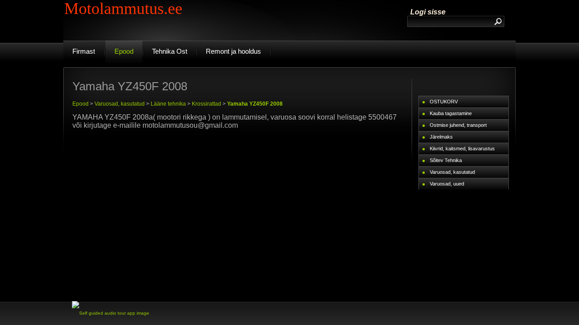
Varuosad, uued (447, 183)
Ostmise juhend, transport (458, 125)
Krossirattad (206, 104)
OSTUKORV (444, 101)
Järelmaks (441, 136)
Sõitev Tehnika (446, 160)
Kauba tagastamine (451, 113)
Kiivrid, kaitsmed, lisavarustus (462, 148)
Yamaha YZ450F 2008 (255, 104)
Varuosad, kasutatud (120, 104)
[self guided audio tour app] (110, 313)
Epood (80, 104)
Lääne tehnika (168, 104)
